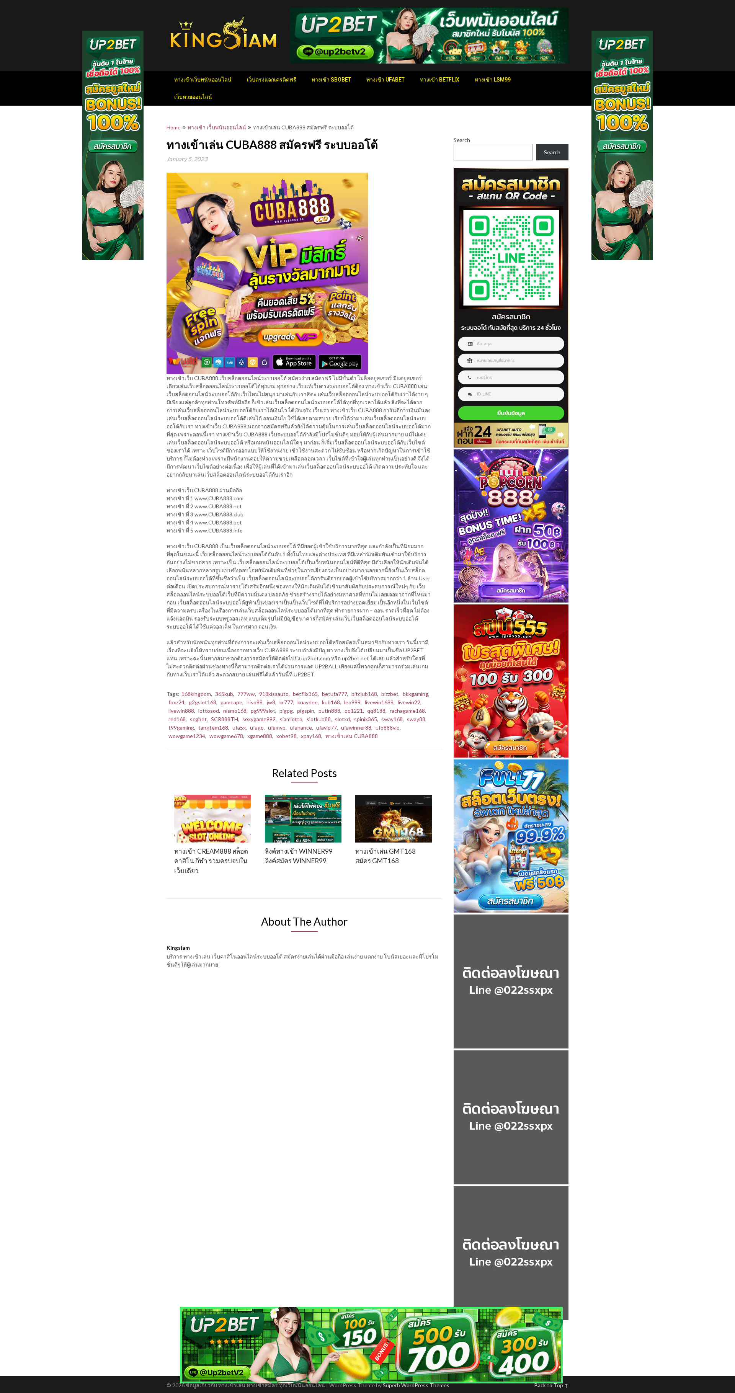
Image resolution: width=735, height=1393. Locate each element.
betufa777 (334, 694)
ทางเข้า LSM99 (493, 80)
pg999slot (263, 710)
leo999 (352, 702)
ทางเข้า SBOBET (331, 80)
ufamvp (277, 727)
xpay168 (311, 736)
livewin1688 (379, 702)
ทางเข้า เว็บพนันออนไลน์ (217, 127)
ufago (257, 727)
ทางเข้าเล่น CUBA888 (351, 736)
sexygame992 (259, 719)
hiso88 (255, 702)
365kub (224, 694)
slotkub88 (319, 719)
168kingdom (196, 694)
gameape (231, 702)
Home (174, 127)
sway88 (416, 719)
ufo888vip (388, 727)
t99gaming (181, 727)
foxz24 (176, 702)
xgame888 (259, 736)
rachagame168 (407, 710)
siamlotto (291, 719)
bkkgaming (415, 694)
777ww (246, 694)
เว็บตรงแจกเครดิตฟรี (271, 80)
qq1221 (354, 710)
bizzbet (390, 694)
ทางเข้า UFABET (385, 80)
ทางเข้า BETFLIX (439, 80)
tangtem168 (213, 727)
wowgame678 (226, 736)
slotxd (342, 719)
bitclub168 (364, 694)
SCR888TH (224, 719)
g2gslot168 (202, 702)
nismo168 (235, 710)
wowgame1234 (186, 736)
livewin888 (181, 710)
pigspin (305, 710)
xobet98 (286, 736)
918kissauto (274, 694)
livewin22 (409, 702)
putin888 (329, 710)
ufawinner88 (356, 727)
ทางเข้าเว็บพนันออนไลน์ (203, 80)
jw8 (271, 702)
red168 (177, 719)
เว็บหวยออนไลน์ (193, 97)
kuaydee (307, 702)
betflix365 (305, 694)
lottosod (208, 710)
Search (462, 140)
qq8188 (376, 710)
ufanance (301, 727)
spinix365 (365, 719)
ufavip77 (326, 727)
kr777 (286, 702)
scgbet (198, 719)
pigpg (286, 710)
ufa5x (239, 727)
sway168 (392, 719)
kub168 (331, 702)
